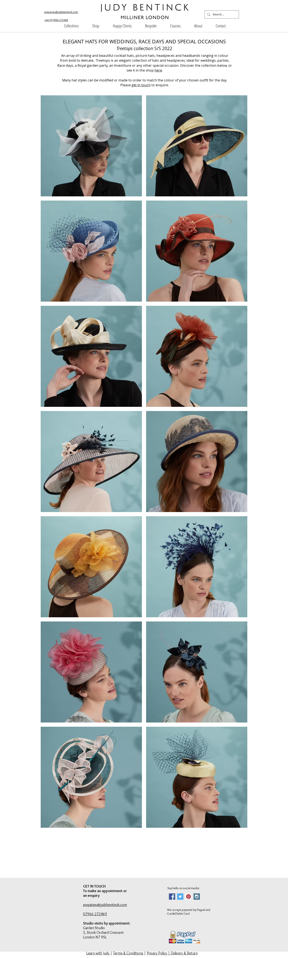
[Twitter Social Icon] (180, 896)
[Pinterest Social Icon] (188, 896)
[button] (71, 25)
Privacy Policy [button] (157, 953)
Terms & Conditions (128, 953)
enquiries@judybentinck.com (61, 12)
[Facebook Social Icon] (172, 896)
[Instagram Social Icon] (197, 896)
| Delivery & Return (182, 953)
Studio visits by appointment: (106, 923)
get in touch (141, 85)
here (158, 70)
